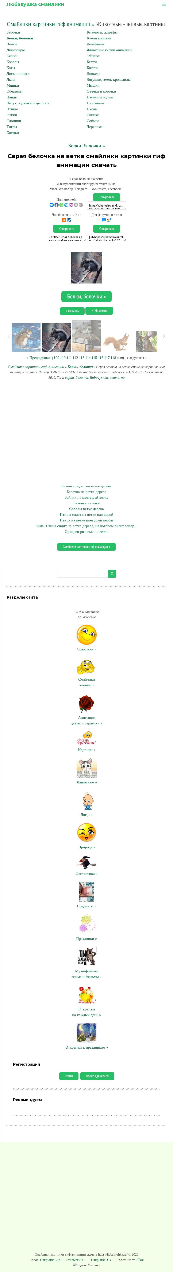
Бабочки (13, 32)
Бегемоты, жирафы (102, 32)
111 (69, 358)
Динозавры (16, 50)
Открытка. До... (52, 1260)
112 (75, 358)
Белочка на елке (86, 503)
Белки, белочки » (86, 145)
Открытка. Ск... (102, 1260)
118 (113, 358)
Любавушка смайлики (35, 4)
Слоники (14, 121)
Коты (11, 68)
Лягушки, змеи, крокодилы (109, 79)
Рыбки (12, 115)
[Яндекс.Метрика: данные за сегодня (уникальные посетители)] (86, 1265)
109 (56, 358)
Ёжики (12, 56)
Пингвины (95, 103)
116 (100, 358)
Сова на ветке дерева (86, 509)
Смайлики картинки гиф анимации (36, 367)
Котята (92, 68)
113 (81, 358)
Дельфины (95, 44)
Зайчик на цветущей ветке (86, 497)
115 (94, 358)
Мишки (13, 85)
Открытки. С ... (77, 1260)
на (123, 377)
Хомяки (13, 132)
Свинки (93, 115)
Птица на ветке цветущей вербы (86, 520)
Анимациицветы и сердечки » (87, 720)
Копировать (107, 197)
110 (63, 358)
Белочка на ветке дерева (86, 492)
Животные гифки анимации (109, 50)
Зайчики (93, 56)
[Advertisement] (86, 432)
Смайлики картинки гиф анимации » (51, 24)
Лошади (93, 73)
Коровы (13, 62)
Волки (12, 44)
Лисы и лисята (18, 73)
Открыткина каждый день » (86, 1012)
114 (88, 358)
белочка (82, 377)
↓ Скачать (72, 311)
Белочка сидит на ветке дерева (86, 486)
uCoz (140, 1260)
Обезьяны (14, 91)
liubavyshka (99, 377)
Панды (12, 97)
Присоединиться (97, 1076)
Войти (69, 1076)
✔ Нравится (99, 311)
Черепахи (94, 127)
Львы (11, 79)
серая (69, 377)
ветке (114, 377)
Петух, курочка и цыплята (28, 103)
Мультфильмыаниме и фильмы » (87, 974)
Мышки (93, 85)
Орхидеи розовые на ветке (86, 531)
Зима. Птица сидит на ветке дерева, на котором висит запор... (86, 526)
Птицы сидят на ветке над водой (86, 514)
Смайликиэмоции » (86, 682)
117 (107, 358)
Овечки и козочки (101, 91)
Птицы (12, 109)
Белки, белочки (20, 38)
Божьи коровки (99, 38)
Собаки (93, 121)
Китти (92, 62)
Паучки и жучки (100, 97)
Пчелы (92, 109)
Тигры (12, 127)
